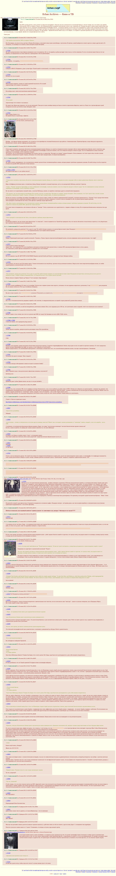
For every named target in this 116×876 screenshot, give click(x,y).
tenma (105, 1)
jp (86, 1)
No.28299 (33, 583)
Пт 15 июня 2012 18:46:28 (17, 460)
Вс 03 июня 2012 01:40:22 (34, 19)
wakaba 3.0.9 (56, 873)
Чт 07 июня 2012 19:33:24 (17, 359)
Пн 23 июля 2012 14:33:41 (17, 764)
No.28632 (33, 798)
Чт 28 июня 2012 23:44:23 (17, 583)
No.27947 (33, 119)
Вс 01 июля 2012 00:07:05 (17, 632)
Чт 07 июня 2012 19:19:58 (17, 325)
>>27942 (8, 97)
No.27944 (33, 94)
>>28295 (8, 614)
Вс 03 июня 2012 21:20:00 (17, 94)
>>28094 (8, 563)
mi (40, 1)
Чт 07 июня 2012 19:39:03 (17, 367)
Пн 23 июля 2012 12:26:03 (17, 751)
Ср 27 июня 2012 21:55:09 (17, 521)
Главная (113, 2)
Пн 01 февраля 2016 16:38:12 (18, 806)
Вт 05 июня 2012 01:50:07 (17, 158)
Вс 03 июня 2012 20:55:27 (17, 88)
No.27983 (33, 259)
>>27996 (8, 380)
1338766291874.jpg (11, 120)
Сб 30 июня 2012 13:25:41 (17, 606)
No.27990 (33, 317)
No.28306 (33, 597)
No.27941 (33, 72)
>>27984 (8, 284)
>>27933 (8, 67)
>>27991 (8, 354)
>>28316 (8, 646)
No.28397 (33, 658)
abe (76, 1)
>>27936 (8, 50)
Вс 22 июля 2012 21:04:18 (17, 720)
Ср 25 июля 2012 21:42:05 (17, 790)
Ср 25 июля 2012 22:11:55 (17, 798)
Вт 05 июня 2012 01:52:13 (17, 167)
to (98, 1)
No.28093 (33, 450)
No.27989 (33, 310)
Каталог (105, 2)
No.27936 (33, 37)
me (91, 1)
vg (66, 1)
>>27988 (8, 312)
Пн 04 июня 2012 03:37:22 (17, 119)
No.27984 (33, 268)
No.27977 (33, 226)
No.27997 (33, 377)
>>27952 (8, 161)
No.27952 (33, 146)
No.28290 (33, 531)
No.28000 (33, 384)
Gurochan (88, 2)
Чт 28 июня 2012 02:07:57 (17, 539)
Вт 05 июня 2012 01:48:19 (17, 146)
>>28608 (8, 778)
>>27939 (8, 74)
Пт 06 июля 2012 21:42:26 (17, 644)
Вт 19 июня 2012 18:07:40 (17, 508)
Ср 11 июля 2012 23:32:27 (17, 666)
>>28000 (8, 419)
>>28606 (8, 767)
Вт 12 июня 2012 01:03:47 (17, 405)
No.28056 (33, 431)
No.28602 (33, 720)
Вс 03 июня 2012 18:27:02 (17, 72)
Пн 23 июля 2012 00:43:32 (17, 740)
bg (64, 1)
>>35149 (8, 853)
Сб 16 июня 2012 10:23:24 (17, 468)
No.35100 (34, 821)
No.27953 (33, 158)
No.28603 (33, 740)
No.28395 (33, 644)
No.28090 (33, 440)
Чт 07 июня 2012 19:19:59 (17, 332)
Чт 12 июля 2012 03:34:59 (17, 714)
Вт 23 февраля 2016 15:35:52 (18, 859)
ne (44, 1)
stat (114, 1)
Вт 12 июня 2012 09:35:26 (17, 416)
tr (71, 1)
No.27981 (33, 251)
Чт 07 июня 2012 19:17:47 (17, 317)
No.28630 (33, 790)
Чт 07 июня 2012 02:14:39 (17, 226)
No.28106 (33, 477)
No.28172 (33, 508)
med (38, 1)
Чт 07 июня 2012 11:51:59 (17, 259)
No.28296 (33, 570)
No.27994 (33, 352)
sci (54, 1)
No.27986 (33, 290)
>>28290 (8, 573)
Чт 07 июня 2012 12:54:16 (17, 268)
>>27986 (8, 299)
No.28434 (33, 666)
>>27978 (8, 262)
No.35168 (34, 859)
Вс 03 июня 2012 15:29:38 (17, 64)
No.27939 (33, 64)
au (68, 1)
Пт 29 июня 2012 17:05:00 (17, 591)
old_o (47, 1)
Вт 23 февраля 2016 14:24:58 (18, 850)
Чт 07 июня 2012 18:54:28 (17, 310)
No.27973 (33, 174)
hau (84, 1)
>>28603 (8, 754)
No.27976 (33, 212)
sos (94, 1)
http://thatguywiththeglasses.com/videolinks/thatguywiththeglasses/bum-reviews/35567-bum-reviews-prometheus (34, 402)
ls (87, 1)
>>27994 (8, 362)
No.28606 (33, 751)
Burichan (78, 2)
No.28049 (33, 416)
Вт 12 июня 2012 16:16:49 (17, 431)
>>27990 (8, 328)
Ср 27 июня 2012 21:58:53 (17, 531)
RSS (108, 2)
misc (102, 1)
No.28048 (33, 405)
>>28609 (8, 793)
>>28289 (20, 543)
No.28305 (33, 591)
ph (51, 1)
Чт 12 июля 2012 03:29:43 (17, 681)
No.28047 (33, 396)
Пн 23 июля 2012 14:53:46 (17, 776)
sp (56, 1)
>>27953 (12, 169)
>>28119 (8, 586)
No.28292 (33, 539)
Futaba (83, 2)
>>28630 (8, 800)
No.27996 (33, 367)
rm (92, 1)
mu (42, 1)
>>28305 (8, 600)
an (24, 1)
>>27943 (8, 113)
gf (30, 1)
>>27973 (8, 214)
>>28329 (8, 661)
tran (59, 1)
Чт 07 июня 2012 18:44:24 (17, 304)
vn (99, 1)
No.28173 (33, 514)
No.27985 (33, 281)
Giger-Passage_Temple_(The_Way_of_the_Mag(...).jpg (19, 478)
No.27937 (33, 48)
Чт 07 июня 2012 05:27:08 (17, 234)
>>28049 (8, 434)
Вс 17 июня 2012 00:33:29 (17, 477)
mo (70, 1)
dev (112, 1)
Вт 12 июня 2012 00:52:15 (17, 396)
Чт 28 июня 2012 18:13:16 (17, 570)
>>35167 (8, 861)
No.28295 (33, 560)
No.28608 (33, 764)
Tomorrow (95, 2)
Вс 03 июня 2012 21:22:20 (17, 110)
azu (78, 1)
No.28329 (33, 632)
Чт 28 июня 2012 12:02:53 (17, 560)
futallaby (64, 873)
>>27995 (8, 369)
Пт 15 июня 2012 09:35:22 (17, 440)
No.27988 (33, 304)
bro (27, 1)
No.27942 (33, 79)
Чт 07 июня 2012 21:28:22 (17, 384)
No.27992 (33, 332)
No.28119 (33, 500)
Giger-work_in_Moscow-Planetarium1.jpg (16, 832)
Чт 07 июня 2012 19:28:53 (17, 352)
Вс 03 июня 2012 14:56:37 (17, 48)
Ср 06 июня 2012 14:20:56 (17, 174)
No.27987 (33, 296)
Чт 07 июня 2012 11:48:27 (17, 251)
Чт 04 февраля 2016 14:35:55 (18, 821)
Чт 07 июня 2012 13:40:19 (17, 281)
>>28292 (8, 635)
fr (28, 1)
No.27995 (33, 359)
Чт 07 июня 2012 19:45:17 (17, 377)
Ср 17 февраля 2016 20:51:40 (18, 830)
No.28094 (33, 460)
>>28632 (8, 809)
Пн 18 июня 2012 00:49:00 (17, 500)
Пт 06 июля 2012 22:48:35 (17, 658)
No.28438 (33, 714)
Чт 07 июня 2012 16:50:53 (17, 296)
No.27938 (33, 56)
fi (82, 1)
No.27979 (33, 241)
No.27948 (33, 138)
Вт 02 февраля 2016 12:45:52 (18, 814)
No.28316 (33, 606)
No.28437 (33, 681)
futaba (61, 873)
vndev (108, 1)
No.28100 (33, 468)
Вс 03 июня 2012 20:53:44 (17, 79)
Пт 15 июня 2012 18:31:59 (17, 450)
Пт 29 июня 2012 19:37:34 (17, 597)
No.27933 (50, 19)
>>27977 (8, 236)
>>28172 (8, 516)
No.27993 (33, 341)
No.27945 (33, 110)
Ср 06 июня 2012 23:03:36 (17, 212)
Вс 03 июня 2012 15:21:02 (17, 56)
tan (96, 1)
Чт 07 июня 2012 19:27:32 (17, 341)
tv (60, 1)
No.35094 (35, 806)
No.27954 (33, 167)
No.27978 (33, 234)
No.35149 (35, 830)
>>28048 (8, 445)
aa (74, 1)
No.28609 (33, 776)
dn (81, 1)
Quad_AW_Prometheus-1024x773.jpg (11, 17)
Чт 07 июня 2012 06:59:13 (17, 241)
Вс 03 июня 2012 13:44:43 (17, 37)
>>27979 (8, 254)
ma (89, 1)
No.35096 (34, 814)
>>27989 (12, 320)
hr (31, 1)
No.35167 (34, 850)
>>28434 (8, 703)
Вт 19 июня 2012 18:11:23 (17, 514)
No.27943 (33, 88)
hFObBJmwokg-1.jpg (11, 540)
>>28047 (8, 408)
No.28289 (33, 521)
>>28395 (8, 684)
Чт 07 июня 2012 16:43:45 (17, 290)
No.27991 (33, 325)
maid (36, 1)
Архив (100, 2)
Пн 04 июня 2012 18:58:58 (17, 138)
